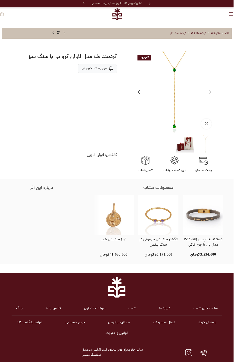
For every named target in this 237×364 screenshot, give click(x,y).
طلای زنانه (216, 33)
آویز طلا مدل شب (113, 239)
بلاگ (19, 308)
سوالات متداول (94, 308)
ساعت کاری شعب (205, 308)
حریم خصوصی (75, 322)
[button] (84, 3)
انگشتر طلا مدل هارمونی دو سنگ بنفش (158, 242)
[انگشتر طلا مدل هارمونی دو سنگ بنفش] (158, 215)
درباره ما (164, 308)
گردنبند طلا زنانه (198, 33)
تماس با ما (53, 308)
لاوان (100, 155)
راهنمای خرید (207, 322)
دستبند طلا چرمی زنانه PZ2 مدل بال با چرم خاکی (203, 242)
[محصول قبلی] (64, 33)
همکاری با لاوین (119, 322)
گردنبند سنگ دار (178, 33)
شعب (132, 308)
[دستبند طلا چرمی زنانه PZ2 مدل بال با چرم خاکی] (203, 215)
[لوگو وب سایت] (117, 14)
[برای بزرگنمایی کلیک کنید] (206, 124)
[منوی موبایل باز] (231, 14)
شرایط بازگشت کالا (29, 322)
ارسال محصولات (164, 322)
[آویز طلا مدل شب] (114, 215)
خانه (227, 33)
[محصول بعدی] (53, 33)
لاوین (91, 155)
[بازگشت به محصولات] (59, 33)
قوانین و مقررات (117, 333)
